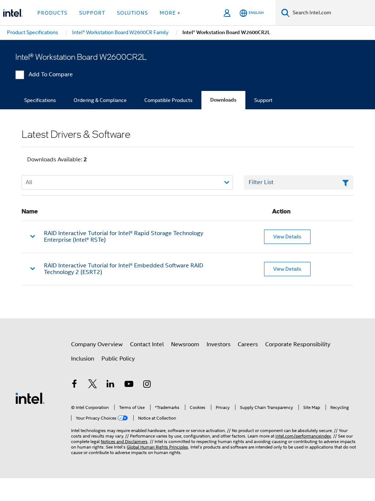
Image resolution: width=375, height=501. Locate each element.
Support (263, 100)
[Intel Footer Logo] (30, 398)
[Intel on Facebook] (74, 385)
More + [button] (170, 13)
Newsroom (185, 344)
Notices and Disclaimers (124, 441)
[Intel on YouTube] (129, 385)
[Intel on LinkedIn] (110, 385)
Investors (218, 344)
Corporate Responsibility (297, 344)
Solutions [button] (132, 13)
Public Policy (118, 358)
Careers (248, 344)
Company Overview (97, 344)
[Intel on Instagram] (147, 385)
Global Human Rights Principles (157, 447)
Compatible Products (168, 100)
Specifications (40, 100)
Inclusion (82, 358)
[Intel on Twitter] (92, 385)
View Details (287, 236)
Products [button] (52, 13)
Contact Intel (147, 344)
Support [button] (92, 13)
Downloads (223, 99)
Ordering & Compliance (100, 100)
